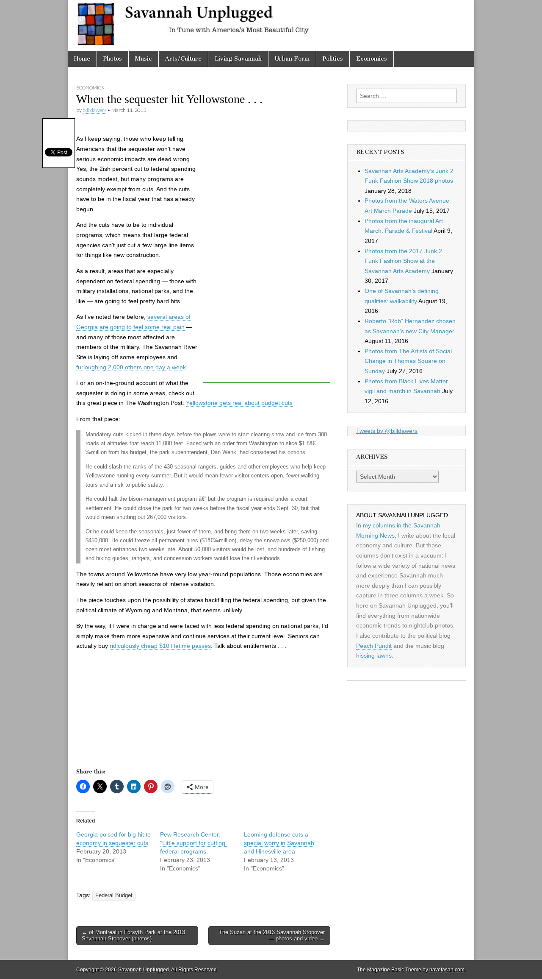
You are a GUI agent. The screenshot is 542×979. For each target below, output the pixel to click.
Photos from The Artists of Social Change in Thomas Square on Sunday (408, 361)
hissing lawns (374, 655)
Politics (333, 58)
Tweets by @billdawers (387, 430)
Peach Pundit (374, 645)
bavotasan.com (447, 970)
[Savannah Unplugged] (271, 25)
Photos (112, 58)
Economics (371, 58)
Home (82, 58)
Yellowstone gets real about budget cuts (239, 402)
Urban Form (292, 58)
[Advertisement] (266, 255)
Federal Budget (114, 895)
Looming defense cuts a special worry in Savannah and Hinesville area (279, 843)
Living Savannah (238, 58)
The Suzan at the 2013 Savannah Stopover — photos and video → (272, 935)
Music (143, 58)
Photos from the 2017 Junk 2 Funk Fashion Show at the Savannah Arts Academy (403, 261)
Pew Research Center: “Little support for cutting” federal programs (193, 843)
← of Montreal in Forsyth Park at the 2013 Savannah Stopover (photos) (133, 935)
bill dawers (94, 110)
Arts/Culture (183, 58)
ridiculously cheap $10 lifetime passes (160, 645)
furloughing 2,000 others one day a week (131, 367)
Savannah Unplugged (143, 970)
